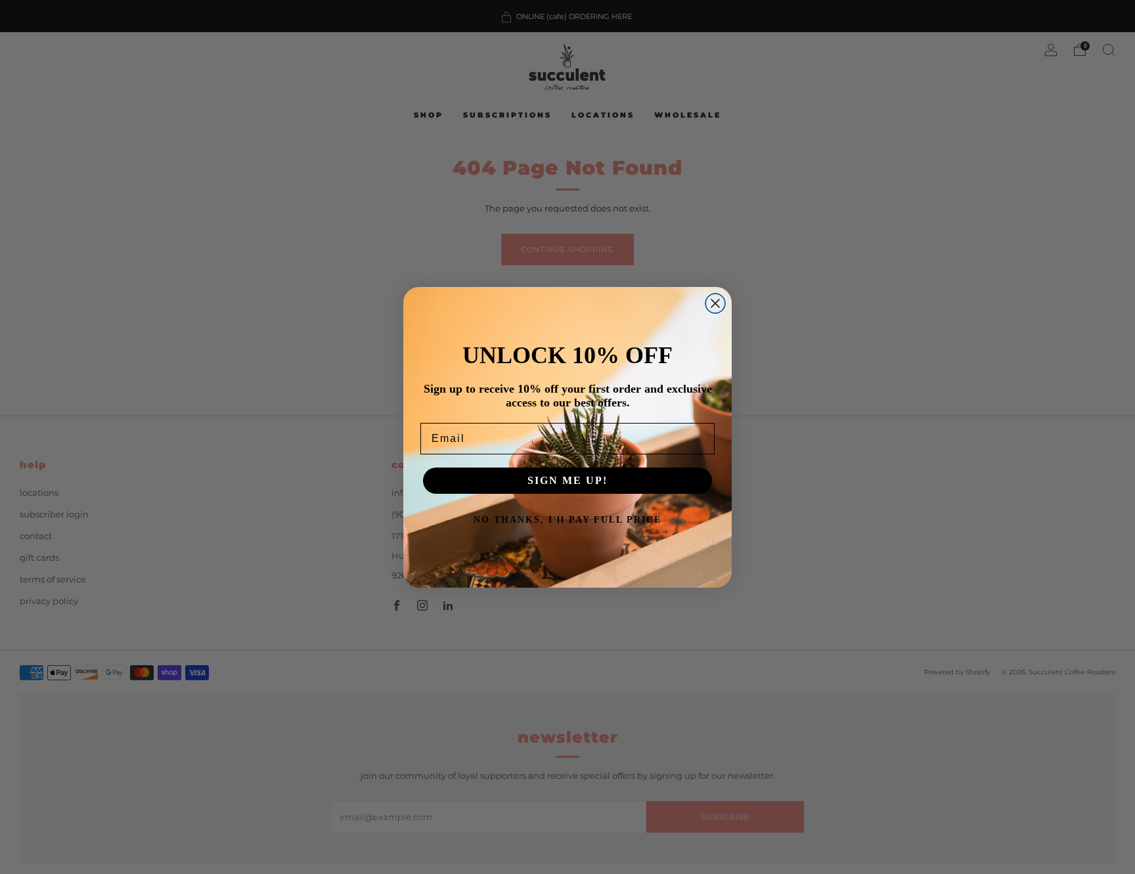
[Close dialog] (715, 303)
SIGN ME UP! (567, 480)
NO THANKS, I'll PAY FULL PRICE (567, 520)
